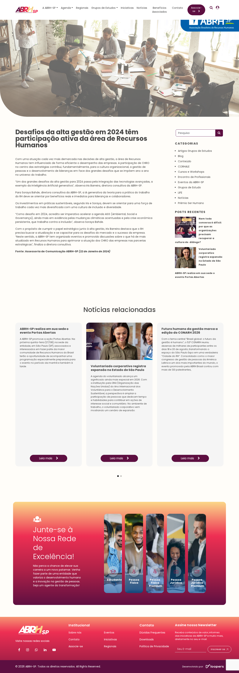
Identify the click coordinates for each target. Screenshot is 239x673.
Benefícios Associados (159, 10)
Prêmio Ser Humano (191, 203)
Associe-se (196, 9)
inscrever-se (218, 649)
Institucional (79, 625)
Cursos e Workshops (191, 172)
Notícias (142, 8)
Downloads (146, 639)
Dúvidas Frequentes (152, 632)
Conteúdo (184, 161)
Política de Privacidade (154, 646)
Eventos (109, 632)
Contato (177, 8)
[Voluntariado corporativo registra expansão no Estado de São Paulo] (185, 257)
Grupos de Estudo (189, 187)
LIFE (180, 192)
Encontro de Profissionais (194, 177)
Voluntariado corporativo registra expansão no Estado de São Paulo (210, 256)
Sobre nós (75, 632)
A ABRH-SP (49, 8)
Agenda (66, 8)
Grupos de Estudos (103, 8)
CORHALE (184, 166)
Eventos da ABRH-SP (191, 182)
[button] (118, 473)
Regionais (82, 8)
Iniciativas (127, 8)
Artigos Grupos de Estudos (195, 151)
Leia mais (46, 458)
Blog (180, 156)
